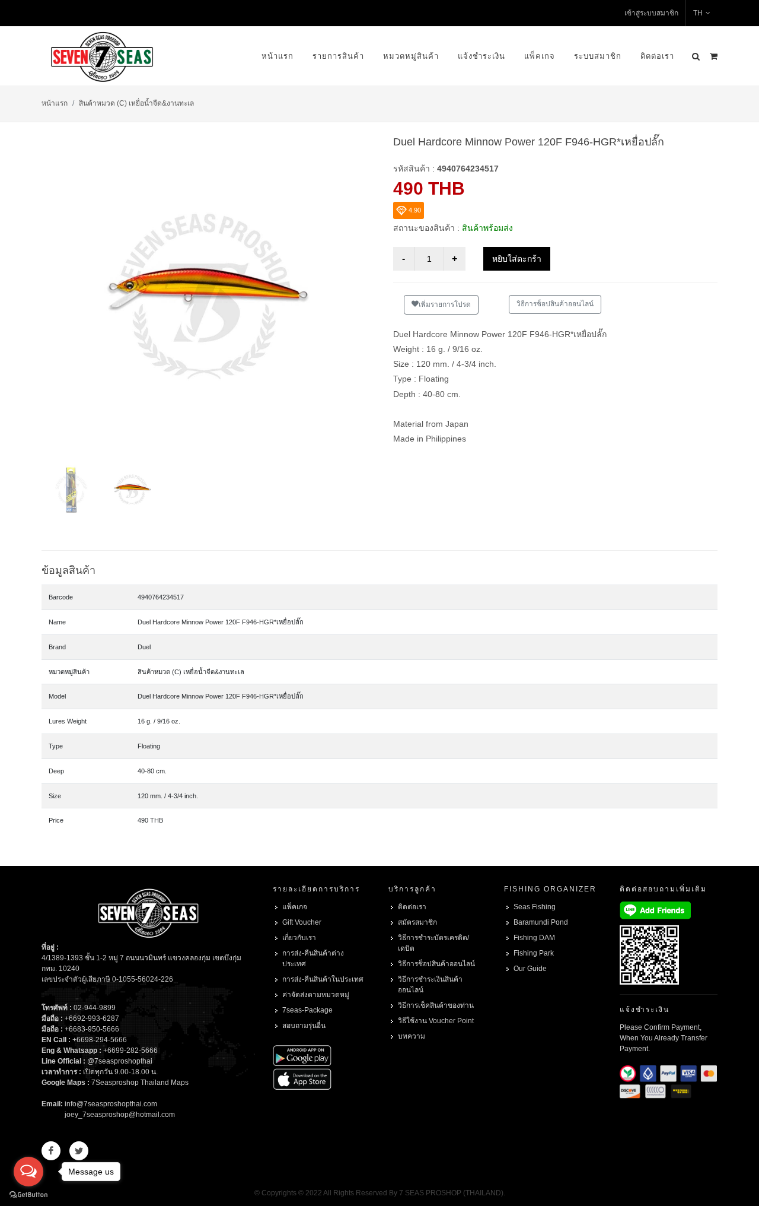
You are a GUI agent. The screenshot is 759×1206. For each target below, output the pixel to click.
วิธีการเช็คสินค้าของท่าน (436, 1005)
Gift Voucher (301, 922)
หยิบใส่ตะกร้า (516, 259)
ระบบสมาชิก (597, 56)
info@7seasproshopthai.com (111, 1104)
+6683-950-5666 (92, 1029)
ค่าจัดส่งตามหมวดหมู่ (315, 995)
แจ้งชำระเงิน (481, 56)
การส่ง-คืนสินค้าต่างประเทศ (313, 958)
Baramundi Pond (541, 922)
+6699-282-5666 (130, 1050)
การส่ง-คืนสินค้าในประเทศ (322, 979)
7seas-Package (307, 1010)
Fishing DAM (534, 938)
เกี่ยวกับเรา (299, 938)
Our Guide (530, 968)
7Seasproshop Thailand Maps (140, 1082)
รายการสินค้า (338, 56)
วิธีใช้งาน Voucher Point (436, 1021)
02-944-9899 (95, 1008)
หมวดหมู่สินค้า (411, 56)
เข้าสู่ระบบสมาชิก (651, 13)
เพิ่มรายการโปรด (445, 304)
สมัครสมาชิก (417, 922)
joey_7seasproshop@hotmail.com (120, 1114)
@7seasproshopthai (119, 1061)
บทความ (411, 1036)
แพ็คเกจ (539, 56)
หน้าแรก (277, 56)
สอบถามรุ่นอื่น (304, 1025)
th (698, 13)
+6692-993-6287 (92, 1018)
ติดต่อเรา (657, 56)
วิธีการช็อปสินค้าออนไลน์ (555, 304)
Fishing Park (534, 953)
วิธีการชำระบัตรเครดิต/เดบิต (433, 943)
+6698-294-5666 (99, 1040)
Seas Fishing (535, 907)
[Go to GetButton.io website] (28, 1194)
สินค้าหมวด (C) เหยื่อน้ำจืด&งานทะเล (136, 103)
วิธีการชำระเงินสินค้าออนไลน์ (430, 984)
